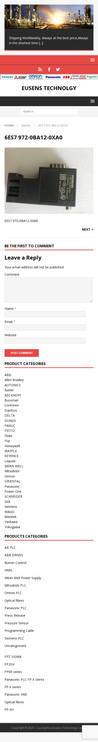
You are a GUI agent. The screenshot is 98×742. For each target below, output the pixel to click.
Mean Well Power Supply (23, 578)
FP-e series (13, 687)
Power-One (13, 491)
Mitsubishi (12, 471)
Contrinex (12, 405)
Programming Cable (19, 630)
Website (10, 335)
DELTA (10, 415)
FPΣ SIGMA (13, 656)
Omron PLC (13, 593)
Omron (10, 476)
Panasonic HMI (16, 694)
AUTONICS (13, 385)
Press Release (15, 615)
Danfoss (11, 410)
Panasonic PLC (16, 608)
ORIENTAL (12, 481)
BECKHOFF (13, 395)
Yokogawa (12, 527)
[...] (41, 43)
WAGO (9, 512)
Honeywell (12, 446)
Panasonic (12, 486)
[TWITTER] (58, 69)
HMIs (8, 570)
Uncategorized (15, 646)
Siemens (11, 506)
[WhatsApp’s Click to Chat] (40, 69)
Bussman (11, 400)
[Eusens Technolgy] (49, 77)
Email (9, 322)
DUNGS (10, 420)
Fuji (7, 441)
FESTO (10, 430)
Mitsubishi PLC (15, 585)
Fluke (8, 436)
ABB (8, 375)
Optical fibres (14, 600)
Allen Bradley (14, 380)
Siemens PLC (14, 638)
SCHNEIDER (13, 496)
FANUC (10, 425)
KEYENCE (11, 456)
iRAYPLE (11, 451)
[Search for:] (49, 111)
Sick (7, 501)
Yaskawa (11, 522)
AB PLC (10, 547)
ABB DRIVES (14, 555)
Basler (9, 390)
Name (10, 308)
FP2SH (9, 664)
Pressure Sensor (17, 623)
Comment (12, 274)
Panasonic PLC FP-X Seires (24, 679)
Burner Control (15, 563)
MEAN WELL (14, 466)
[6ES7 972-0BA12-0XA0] (49, 211)
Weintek (10, 517)
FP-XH (9, 709)
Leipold (10, 461)
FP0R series (13, 672)
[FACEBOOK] (49, 69)
